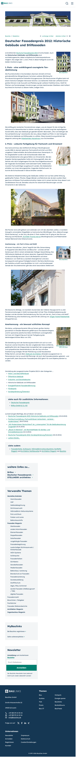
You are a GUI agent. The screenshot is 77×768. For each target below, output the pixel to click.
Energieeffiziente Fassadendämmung (21, 385)
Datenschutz (25, 739)
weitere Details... (14, 438)
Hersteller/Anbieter (14, 496)
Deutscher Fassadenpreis (20, 402)
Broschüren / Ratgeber (15, 600)
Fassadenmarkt (13, 597)
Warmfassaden (16, 499)
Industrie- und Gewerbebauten (19, 379)
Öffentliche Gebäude (15, 376)
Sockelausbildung (16, 580)
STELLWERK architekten (19, 477)
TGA (40, 702)
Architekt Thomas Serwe (32, 237)
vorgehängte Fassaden (18, 541)
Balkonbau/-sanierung (18, 571)
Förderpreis (12, 389)
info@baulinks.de (15, 717)
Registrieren (9, 742)
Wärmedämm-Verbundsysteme (21, 511)
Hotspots (58, 695)
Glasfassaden (15, 526)
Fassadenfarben (16, 559)
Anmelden (8, 739)
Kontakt (8, 746)
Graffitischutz (15, 583)
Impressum (25, 735)
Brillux (10, 472)
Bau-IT (41, 708)
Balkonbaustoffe (16, 520)
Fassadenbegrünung (17, 544)
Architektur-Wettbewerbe (30, 451)
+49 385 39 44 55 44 (16, 713)
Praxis (41, 705)
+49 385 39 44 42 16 (15, 715)
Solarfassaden (15, 538)
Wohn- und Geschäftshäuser (18, 373)
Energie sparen (60, 698)
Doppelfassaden (16, 535)
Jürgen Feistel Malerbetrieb (59, 317)
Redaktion (16, 36)
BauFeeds (58, 708)
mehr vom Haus (63, 347)
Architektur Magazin (49, 451)
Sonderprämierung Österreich (19, 392)
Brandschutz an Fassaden (19, 574)
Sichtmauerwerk (16, 508)
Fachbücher (11, 603)
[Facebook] (22, 723)
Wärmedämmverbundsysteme (43, 449)
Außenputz (27, 449)
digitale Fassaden (16, 594)
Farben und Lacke (17, 517)
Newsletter (9, 735)
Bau (40, 695)
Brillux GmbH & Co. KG (19, 405)
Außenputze (14, 556)
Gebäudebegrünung (17, 505)
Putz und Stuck (15, 514)
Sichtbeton (14, 562)
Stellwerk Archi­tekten (33, 354)
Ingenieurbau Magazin (16, 612)
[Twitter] (19, 723)
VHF (12, 502)
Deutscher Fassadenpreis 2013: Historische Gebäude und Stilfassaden (33, 416)
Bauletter (10, 657)
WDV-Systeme (15, 553)
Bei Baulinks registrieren (16, 631)
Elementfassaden (16, 532)
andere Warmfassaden (18, 529)
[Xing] (29, 723)
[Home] (21, 692)
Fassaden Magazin (14, 523)
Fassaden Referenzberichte (17, 606)
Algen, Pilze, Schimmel (18, 586)
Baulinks (8, 36)
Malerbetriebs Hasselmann (31, 138)
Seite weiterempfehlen (15, 637)
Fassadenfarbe (16, 449)
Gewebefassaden (16, 565)
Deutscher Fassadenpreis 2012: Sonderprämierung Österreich (30, 435)
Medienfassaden (16, 568)
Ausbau (42, 698)
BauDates (58, 702)
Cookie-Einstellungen (28, 742)
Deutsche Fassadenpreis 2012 (27, 53)
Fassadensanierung (17, 577)
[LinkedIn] (25, 723)
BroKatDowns (60, 705)
